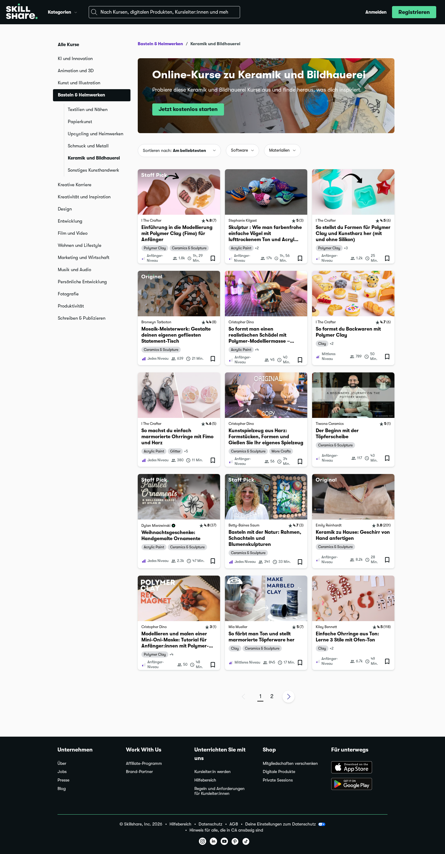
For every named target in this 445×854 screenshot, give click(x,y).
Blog (62, 788)
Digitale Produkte (279, 771)
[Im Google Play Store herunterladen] (359, 784)
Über (62, 763)
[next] (288, 697)
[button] (75, 11)
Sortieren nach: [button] (174, 150)
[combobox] (164, 12)
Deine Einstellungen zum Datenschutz (280, 824)
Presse (63, 780)
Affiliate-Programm (144, 763)
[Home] (22, 12)
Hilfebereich (205, 780)
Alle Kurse (68, 44)
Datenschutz (210, 824)
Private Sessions (278, 780)
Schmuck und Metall (88, 146)
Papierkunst (80, 121)
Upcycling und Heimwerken (95, 133)
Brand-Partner (139, 771)
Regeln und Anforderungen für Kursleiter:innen (219, 791)
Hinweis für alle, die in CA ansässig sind (226, 830)
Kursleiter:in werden (212, 771)
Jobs (62, 771)
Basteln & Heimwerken (160, 43)
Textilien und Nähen (87, 109)
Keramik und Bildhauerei (94, 158)
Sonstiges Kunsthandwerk (93, 170)
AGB (233, 824)
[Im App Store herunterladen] (359, 768)
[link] (179, 216)
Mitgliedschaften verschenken (290, 763)
